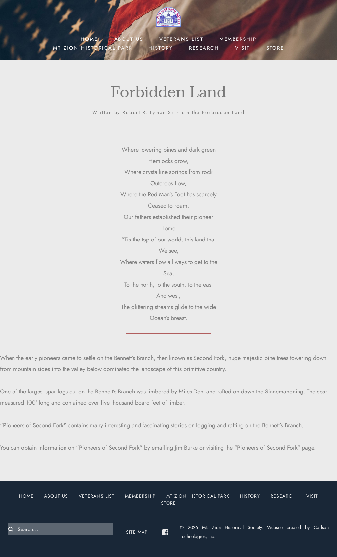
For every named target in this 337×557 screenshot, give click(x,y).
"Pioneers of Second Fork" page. (275, 447)
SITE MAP (137, 532)
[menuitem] (89, 38)
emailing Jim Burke (175, 447)
